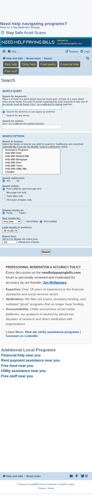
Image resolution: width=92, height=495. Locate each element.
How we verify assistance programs (52, 332)
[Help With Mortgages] (31, 159)
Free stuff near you (17, 376)
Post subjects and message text (23, 188)
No (18, 180)
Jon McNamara (54, 282)
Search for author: (13, 121)
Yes (8, 180)
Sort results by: (11, 218)
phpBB (34, 484)
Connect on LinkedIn (22, 336)
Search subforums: (13, 178)
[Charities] (31, 172)
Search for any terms (17, 115)
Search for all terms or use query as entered (30, 111)
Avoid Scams (35, 32)
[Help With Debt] (31, 153)
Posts (9, 213)
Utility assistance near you (23, 371)
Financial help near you (21, 355)
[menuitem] (11, 51)
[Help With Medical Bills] (31, 156)
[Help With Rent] (31, 162)
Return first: (9, 236)
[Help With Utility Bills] (31, 168)
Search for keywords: (14, 96)
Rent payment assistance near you (30, 360)
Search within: (10, 186)
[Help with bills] (46, 42)
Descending (50, 221)
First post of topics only (19, 199)
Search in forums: (12, 141)
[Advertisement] (35, 11)
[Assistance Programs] (31, 150)
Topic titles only (14, 196)
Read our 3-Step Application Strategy (20, 27)
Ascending (32, 221)
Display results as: (13, 210)
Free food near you (17, 366)
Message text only (16, 192)
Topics (22, 213)
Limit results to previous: (17, 227)
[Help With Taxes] (31, 165)
